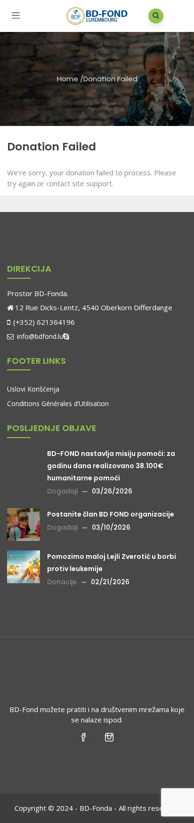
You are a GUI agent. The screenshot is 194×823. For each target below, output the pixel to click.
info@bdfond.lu (39, 336)
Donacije (62, 582)
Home (67, 79)
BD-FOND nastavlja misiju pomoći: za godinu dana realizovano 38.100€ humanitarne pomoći (111, 466)
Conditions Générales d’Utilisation (58, 403)
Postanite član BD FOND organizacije (110, 514)
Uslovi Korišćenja (33, 388)
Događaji (62, 491)
